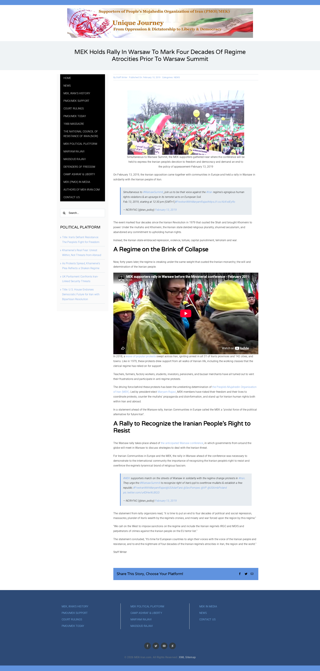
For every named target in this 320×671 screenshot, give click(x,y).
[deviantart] (172, 646)
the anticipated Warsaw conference (182, 443)
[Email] (252, 574)
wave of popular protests (141, 356)
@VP (204, 487)
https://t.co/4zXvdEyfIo (221, 201)
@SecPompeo (192, 487)
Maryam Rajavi (167, 391)
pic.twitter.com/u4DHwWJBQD (141, 492)
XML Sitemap (187, 657)
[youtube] (164, 646)
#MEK (126, 478)
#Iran (209, 192)
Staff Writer (121, 77)
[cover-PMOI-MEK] (160, 9)
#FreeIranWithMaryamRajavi (191, 201)
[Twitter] (246, 574)
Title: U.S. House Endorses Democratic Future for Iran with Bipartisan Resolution (81, 294)
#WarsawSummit (153, 192)
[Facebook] (240, 574)
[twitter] (155, 646)
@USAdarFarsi (174, 487)
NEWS (177, 77)
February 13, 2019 (166, 209)
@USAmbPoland (217, 487)
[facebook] (147, 646)
